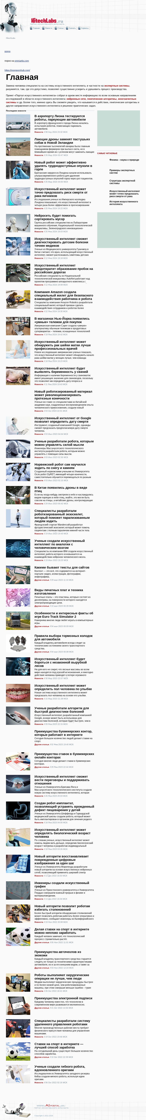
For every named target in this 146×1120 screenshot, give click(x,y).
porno (7, 51)
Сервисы (85, 28)
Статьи (60, 28)
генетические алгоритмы (102, 99)
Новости (48, 28)
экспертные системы (116, 85)
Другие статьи (42, 580)
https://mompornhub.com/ (17, 70)
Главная (36, 28)
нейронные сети (76, 99)
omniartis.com (22, 61)
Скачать (72, 28)
